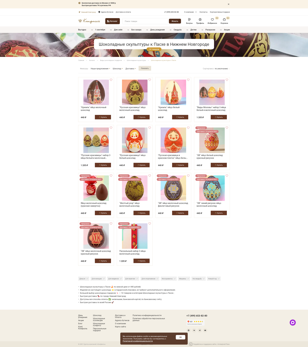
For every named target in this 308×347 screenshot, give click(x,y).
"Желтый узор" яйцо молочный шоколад (129, 204)
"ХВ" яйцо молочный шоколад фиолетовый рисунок (173, 204)
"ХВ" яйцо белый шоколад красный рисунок (210, 156)
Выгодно (82, 29)
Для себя (118, 29)
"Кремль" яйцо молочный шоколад (93, 108)
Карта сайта (120, 327)
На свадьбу (197, 278)
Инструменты (167, 278)
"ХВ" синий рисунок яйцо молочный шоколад (209, 204)
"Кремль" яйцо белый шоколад (169, 108)
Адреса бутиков (107, 12)
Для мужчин (130, 278)
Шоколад (97, 315)
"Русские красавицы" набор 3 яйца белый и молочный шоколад (95, 156)
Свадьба (178, 29)
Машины (182, 278)
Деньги (82, 278)
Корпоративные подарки (220, 12)
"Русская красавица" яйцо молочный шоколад (132, 108)
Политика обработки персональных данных (149, 319)
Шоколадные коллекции (99, 319)
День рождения (157, 29)
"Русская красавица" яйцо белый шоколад (132, 156)
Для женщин (97, 278)
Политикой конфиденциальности (138, 341)
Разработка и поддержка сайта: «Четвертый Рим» (211, 344)
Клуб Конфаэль (82, 327)
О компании (189, 12)
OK (180, 337)
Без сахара (136, 29)
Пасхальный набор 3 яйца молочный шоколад (132, 252)
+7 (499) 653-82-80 (196, 315)
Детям (193, 29)
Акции (227, 29)
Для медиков (113, 278)
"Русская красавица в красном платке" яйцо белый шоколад (172, 156)
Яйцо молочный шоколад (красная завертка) (93, 204)
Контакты (204, 12)
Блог (80, 323)
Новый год (212, 278)
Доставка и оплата (123, 12)
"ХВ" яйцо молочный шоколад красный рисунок (96, 252)
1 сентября (100, 29)
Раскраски (210, 29)
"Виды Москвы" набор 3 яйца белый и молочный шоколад (211, 108)
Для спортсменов (148, 278)
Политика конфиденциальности (147, 315)
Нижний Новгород (88, 12)
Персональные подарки (99, 329)
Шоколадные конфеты (99, 324)
